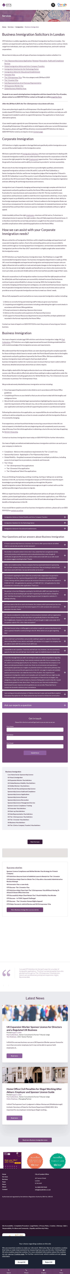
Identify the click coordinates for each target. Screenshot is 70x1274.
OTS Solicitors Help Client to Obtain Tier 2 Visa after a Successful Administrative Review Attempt (35, 880)
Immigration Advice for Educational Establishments (20, 528)
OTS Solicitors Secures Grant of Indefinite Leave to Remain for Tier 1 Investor (33, 876)
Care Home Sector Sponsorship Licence (20, 774)
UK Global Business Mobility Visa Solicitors (21, 783)
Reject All (48, 1262)
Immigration (19, 27)
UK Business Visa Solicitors (16, 822)
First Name (10, 726)
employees (30, 215)
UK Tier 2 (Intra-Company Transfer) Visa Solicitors (24, 825)
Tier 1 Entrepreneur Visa (13, 77)
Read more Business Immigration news (35, 1140)
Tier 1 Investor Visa (11, 80)
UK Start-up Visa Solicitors (16, 811)
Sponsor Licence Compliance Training (20, 805)
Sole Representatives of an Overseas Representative (22, 83)
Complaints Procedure (21, 1226)
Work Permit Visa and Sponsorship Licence (21, 789)
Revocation (43, 61)
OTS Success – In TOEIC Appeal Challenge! (21, 898)
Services (11, 27)
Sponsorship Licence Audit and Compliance (21, 791)
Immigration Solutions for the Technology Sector (21, 69)
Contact (4, 1189)
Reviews (5, 1179)
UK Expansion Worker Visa (13, 86)
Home (4, 27)
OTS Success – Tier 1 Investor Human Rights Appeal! (25, 901)
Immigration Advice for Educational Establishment (22, 72)
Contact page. (38, 132)
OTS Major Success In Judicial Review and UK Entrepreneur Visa (29, 904)
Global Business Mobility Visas (15, 88)
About (4, 1187)
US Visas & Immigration (15, 777)
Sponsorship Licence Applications (18, 794)
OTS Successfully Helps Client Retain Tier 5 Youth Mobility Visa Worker (31, 895)
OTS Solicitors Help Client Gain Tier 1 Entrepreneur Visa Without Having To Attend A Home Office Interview (33, 891)
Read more (14, 1056)
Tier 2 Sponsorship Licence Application (18, 61)
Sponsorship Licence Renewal (17, 797)
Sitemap (59, 1226)
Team (4, 1182)
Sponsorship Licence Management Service (21, 803)
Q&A (65, 1226)
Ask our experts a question (18, 705)
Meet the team (35, 842)
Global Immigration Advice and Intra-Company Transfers (24, 66)
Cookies (53, 1226)
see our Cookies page (16, 1254)
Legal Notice (34, 1226)
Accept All (21, 1262)
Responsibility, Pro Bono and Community (15, 1228)
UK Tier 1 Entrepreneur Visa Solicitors (20, 817)
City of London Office (42, 1174)
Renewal (35, 61)
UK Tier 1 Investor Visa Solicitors (18, 820)
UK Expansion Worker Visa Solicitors (20, 780)
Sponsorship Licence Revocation (18, 800)
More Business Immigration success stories (25, 910)
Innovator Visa (9, 75)
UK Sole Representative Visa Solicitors (20, 814)
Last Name (10, 735)
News (4, 1184)
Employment (33, 159)
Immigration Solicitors (30, 154)
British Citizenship (11, 432)
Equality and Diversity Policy (39, 1228)
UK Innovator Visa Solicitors (17, 808)
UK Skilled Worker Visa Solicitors (18, 786)
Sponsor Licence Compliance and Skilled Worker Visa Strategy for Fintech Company (32, 872)
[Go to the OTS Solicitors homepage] (6, 5)
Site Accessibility (7, 1226)
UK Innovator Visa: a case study (17, 884)
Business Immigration (13, 772)
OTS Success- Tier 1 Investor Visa (18, 887)
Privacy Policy (44, 1226)
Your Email (10, 743)
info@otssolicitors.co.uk (43, 1190)
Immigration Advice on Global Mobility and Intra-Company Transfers (25, 517)
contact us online (17, 510)
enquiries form (56, 97)
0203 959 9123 (42, 1187)
